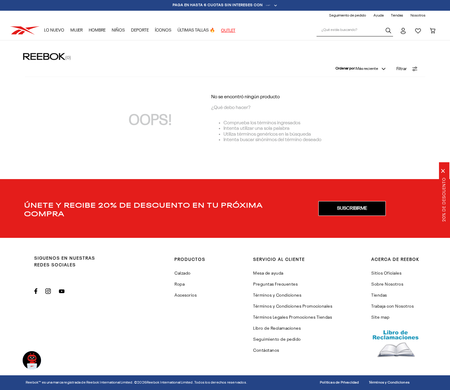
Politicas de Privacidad (339, 382)
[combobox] (355, 30)
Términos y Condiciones (389, 382)
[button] (407, 69)
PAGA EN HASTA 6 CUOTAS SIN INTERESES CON (218, 5)
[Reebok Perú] (27, 30)
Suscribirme (352, 208)
